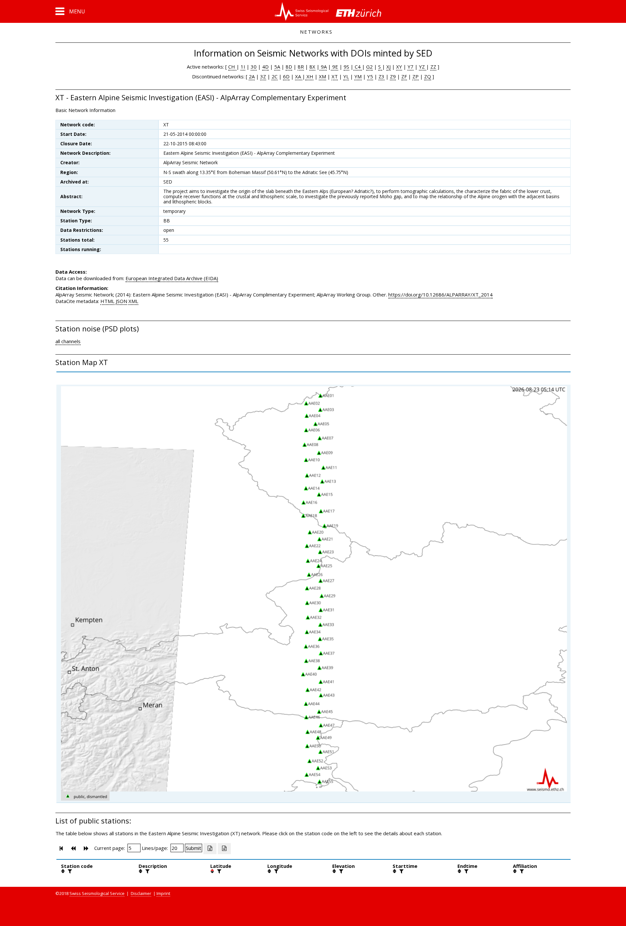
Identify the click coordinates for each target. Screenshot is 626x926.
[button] (70, 11)
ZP (415, 76)
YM (358, 76)
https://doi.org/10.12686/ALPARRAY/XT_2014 (440, 294)
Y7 (410, 66)
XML (133, 301)
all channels (68, 341)
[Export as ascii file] (224, 848)
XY (399, 66)
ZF (404, 76)
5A (277, 66)
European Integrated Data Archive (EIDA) (172, 278)
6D (286, 76)
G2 (369, 66)
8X (312, 66)
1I (243, 66)
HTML (107, 301)
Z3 (381, 76)
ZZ (433, 66)
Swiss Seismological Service (97, 893)
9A (323, 66)
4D (265, 66)
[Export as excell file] (209, 848)
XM (322, 76)
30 (254, 66)
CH (232, 66)
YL (346, 76)
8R (301, 66)
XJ (388, 66)
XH (309, 76)
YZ (422, 66)
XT (335, 76)
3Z (263, 76)
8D (289, 66)
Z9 (393, 76)
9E (334, 66)
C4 (357, 66)
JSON (121, 301)
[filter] (69, 871)
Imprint (163, 893)
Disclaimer (141, 893)
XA (298, 76)
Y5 (370, 76)
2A (252, 76)
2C (274, 76)
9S (346, 66)
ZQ (427, 76)
